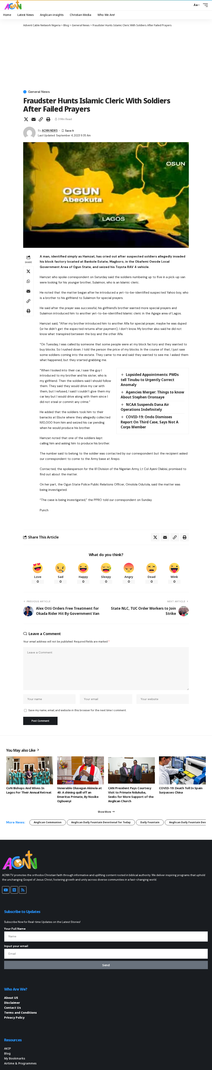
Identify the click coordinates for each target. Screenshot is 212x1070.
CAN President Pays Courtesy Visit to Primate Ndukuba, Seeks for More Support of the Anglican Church (130, 794)
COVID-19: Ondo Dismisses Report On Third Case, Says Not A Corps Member (149, 422)
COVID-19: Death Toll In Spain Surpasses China (180, 790)
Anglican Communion (47, 822)
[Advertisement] (106, 58)
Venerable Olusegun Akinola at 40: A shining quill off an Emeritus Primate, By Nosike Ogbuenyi (79, 794)
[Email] (33, 119)
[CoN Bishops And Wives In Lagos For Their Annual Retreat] (29, 770)
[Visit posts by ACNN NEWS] (29, 133)
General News (39, 91)
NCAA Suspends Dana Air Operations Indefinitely (145, 407)
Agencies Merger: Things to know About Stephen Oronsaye (152, 395)
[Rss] (22, 890)
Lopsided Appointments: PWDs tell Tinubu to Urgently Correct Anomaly (150, 379)
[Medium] (14, 890)
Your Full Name (15, 929)
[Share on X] (26, 119)
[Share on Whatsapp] (28, 281)
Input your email (16, 946)
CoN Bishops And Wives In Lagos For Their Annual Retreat (29, 790)
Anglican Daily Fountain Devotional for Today (101, 822)
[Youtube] (6, 890)
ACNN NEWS (50, 130)
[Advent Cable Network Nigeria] (13, 5)
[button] (188, 5)
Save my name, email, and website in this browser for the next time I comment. (77, 710)
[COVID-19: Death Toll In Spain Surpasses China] (182, 770)
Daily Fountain (149, 822)
